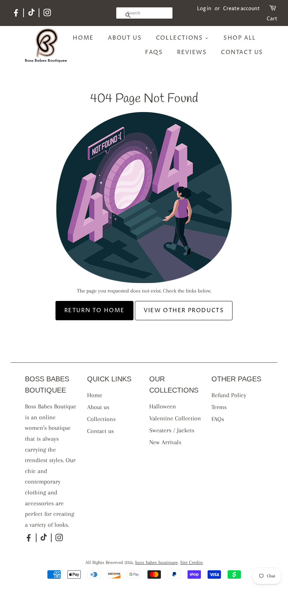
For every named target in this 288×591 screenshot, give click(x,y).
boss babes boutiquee (156, 562)
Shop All (239, 38)
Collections (180, 38)
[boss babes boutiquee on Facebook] (16, 15)
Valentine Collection (175, 418)
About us (125, 38)
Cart (272, 18)
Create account (241, 8)
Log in (204, 8)
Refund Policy (228, 395)
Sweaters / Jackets (171, 430)
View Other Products (184, 310)
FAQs (154, 52)
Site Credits (191, 562)
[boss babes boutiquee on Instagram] (47, 14)
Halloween (162, 406)
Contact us (242, 52)
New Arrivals (165, 442)
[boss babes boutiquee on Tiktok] (31, 14)
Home (83, 38)
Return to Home (94, 310)
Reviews (192, 52)
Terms (219, 407)
